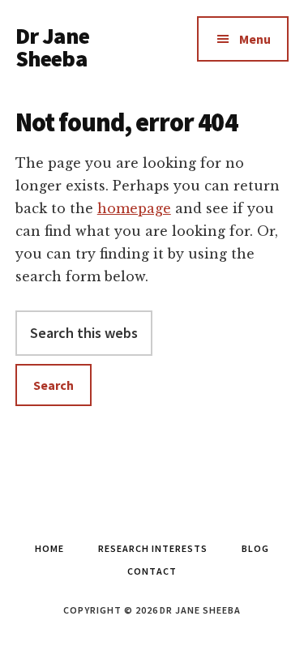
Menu (255, 39)
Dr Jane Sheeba (52, 47)
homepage (134, 208)
